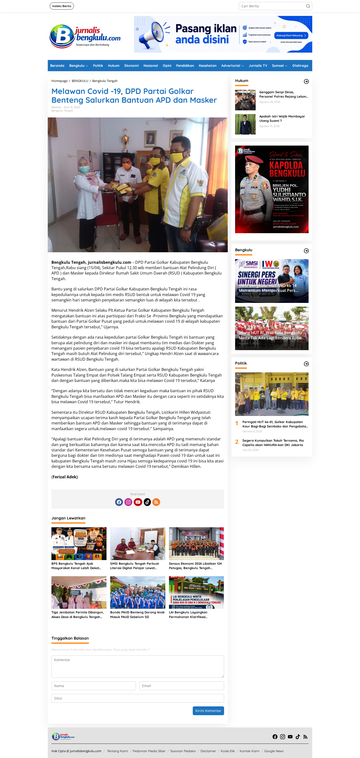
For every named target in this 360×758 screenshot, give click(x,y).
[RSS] (156, 502)
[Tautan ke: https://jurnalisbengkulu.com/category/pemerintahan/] (306, 251)
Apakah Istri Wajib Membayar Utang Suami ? (282, 118)
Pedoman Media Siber (149, 751)
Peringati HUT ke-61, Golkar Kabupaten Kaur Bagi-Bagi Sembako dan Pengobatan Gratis (275, 424)
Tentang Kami (117, 751)
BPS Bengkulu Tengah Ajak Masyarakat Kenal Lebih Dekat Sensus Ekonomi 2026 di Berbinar (77, 566)
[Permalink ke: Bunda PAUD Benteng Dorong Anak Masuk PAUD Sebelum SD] (137, 592)
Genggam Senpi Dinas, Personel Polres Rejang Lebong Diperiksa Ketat (283, 94)
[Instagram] (128, 502)
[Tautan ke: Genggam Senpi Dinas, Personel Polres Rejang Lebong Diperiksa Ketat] (245, 99)
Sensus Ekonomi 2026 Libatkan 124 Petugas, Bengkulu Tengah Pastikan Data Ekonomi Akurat (195, 566)
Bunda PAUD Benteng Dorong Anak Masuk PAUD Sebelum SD (137, 614)
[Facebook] (119, 502)
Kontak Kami (249, 751)
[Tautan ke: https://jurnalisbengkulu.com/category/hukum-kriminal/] (306, 81)
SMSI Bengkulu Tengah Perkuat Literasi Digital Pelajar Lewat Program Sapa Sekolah (134, 566)
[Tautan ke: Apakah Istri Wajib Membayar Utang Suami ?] (245, 124)
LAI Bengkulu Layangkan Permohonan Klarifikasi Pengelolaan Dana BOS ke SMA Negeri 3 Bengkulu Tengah (193, 614)
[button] (308, 6)
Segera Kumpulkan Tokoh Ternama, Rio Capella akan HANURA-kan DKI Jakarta (273, 442)
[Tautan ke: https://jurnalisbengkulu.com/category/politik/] (306, 364)
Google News (274, 751)
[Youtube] (138, 502)
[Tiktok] (147, 502)
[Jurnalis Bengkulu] (84, 35)
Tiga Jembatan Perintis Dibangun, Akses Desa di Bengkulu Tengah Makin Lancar (77, 614)
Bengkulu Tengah (62, 110)
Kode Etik (228, 751)
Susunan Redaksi (183, 751)
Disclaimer (208, 751)
